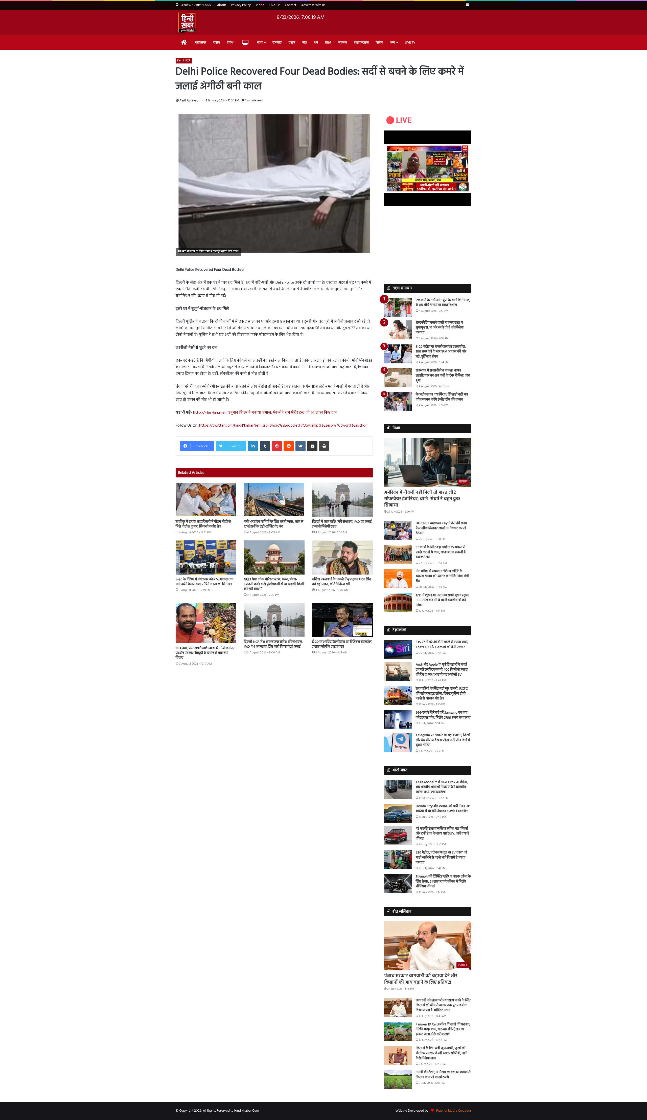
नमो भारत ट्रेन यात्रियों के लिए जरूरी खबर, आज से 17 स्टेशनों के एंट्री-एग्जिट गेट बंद (273, 524)
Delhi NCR (184, 60)
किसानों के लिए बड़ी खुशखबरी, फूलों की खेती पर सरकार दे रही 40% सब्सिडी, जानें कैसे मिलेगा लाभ (441, 1053)
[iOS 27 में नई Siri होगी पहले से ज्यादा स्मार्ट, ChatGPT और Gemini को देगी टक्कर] (398, 649)
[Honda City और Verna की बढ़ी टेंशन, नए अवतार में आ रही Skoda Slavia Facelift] (398, 813)
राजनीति (277, 42)
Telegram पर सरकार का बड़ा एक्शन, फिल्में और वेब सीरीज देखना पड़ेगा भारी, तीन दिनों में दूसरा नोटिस (443, 740)
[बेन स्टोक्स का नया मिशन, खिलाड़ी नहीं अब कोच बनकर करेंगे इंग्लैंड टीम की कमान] (398, 401)
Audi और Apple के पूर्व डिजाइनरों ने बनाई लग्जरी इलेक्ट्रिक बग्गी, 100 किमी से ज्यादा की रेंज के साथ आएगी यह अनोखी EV (442, 669)
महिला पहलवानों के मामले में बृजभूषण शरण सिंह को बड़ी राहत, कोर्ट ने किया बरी (341, 582)
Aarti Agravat (188, 100)
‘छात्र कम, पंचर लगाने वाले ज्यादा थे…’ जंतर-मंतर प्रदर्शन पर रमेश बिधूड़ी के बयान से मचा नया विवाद (205, 653)
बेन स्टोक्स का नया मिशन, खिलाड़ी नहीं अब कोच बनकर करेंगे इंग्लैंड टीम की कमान (442, 397)
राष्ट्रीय (216, 42)
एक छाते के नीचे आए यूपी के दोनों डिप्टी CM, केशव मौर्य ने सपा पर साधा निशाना (443, 302)
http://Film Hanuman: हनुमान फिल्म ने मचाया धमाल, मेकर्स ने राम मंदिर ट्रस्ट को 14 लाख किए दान (265, 413)
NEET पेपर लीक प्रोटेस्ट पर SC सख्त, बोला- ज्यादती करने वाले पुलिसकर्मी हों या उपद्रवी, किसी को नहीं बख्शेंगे (274, 584)
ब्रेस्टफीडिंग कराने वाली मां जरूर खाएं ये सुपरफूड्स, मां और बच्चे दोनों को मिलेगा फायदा (440, 328)
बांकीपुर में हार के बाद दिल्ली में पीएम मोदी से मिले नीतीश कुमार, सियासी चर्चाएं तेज (203, 524)
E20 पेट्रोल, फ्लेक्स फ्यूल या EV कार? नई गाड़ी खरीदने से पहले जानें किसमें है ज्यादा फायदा (441, 857)
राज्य (260, 42)
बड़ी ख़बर (200, 42)
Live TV (274, 5)
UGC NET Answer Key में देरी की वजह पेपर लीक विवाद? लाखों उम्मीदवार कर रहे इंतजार (441, 528)
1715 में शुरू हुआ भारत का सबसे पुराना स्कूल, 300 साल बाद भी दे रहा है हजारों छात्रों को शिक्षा (442, 600)
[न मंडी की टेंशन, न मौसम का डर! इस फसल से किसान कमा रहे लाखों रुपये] (398, 1079)
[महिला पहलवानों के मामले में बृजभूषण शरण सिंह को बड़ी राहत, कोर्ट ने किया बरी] (342, 557)
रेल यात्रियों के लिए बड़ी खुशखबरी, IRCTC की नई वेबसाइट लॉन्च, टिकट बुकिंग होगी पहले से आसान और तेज (442, 693)
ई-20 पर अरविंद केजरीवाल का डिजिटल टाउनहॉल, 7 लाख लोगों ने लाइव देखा (342, 644)
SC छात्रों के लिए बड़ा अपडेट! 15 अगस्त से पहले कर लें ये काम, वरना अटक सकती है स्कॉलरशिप (441, 552)
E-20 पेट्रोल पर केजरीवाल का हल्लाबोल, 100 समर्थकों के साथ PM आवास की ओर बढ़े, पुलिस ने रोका (441, 352)
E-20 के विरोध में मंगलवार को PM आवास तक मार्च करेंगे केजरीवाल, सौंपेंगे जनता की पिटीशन (204, 582)
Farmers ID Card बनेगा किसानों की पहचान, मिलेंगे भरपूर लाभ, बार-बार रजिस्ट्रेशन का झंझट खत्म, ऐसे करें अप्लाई (443, 1029)
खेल (304, 42)
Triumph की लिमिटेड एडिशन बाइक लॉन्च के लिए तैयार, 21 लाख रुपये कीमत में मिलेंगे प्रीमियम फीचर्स (443, 881)
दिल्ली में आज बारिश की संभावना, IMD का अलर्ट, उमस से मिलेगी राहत (342, 524)
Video (260, 5)
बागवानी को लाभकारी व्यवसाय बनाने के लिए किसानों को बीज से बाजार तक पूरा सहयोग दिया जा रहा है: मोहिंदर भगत (443, 1005)
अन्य (392, 42)
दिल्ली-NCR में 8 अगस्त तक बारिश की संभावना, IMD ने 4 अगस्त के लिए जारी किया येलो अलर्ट (273, 644)
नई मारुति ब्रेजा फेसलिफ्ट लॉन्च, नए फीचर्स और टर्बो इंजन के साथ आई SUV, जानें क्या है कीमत (442, 834)
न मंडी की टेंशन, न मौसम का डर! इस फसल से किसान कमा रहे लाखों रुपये (443, 1074)
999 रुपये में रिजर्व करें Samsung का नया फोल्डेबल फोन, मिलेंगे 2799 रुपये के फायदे (443, 715)
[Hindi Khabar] (187, 22)
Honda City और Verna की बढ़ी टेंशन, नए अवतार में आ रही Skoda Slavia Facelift (443, 808)
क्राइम (292, 42)
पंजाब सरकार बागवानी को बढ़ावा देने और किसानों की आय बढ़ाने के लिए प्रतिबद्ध (420, 979)
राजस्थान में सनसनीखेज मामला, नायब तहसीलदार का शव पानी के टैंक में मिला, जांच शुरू (443, 375)
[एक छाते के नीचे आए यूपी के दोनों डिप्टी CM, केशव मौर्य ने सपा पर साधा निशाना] (398, 307)
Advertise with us (313, 5)
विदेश (230, 42)
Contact (290, 5)
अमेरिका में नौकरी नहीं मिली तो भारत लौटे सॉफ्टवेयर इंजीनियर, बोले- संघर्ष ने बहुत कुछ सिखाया (422, 499)
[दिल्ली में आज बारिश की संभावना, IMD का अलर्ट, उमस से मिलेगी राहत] (342, 499)
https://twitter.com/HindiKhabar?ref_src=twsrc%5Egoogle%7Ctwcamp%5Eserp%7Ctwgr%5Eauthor (283, 426)
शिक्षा (328, 42)
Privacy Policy (241, 5)
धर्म (316, 42)
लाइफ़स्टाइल (361, 42)
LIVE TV (410, 42)
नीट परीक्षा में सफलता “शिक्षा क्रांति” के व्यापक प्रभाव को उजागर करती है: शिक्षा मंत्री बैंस (442, 576)
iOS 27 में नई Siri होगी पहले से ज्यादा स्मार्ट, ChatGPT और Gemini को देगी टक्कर (442, 644)
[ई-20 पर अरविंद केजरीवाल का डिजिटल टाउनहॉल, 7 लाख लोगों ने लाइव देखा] (342, 620)
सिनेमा (379, 42)
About (221, 5)
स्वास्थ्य (342, 42)
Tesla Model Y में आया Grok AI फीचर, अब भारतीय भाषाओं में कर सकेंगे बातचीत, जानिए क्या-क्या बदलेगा (442, 787)
